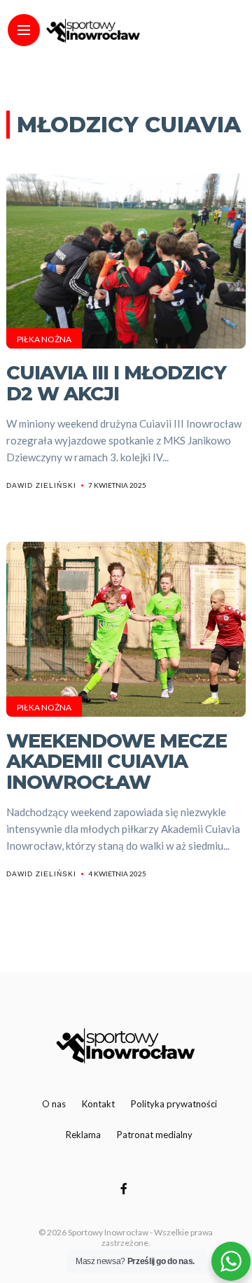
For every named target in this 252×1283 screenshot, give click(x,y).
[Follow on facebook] (126, 1188)
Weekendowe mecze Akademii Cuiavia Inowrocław (116, 761)
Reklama (83, 1134)
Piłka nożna (44, 339)
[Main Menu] (24, 30)
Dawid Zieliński (41, 485)
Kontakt (98, 1103)
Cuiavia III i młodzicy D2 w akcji (116, 383)
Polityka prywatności (174, 1103)
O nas (54, 1103)
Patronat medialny (154, 1134)
